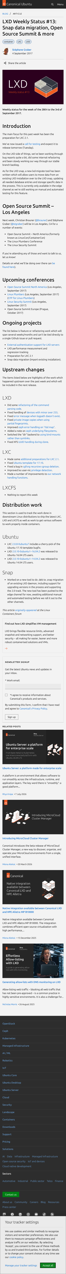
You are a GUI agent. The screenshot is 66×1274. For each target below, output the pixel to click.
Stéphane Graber (21, 49)
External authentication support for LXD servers (33, 344)
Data (9, 1156)
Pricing (6, 1141)
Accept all (48, 1265)
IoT (4, 1067)
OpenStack (8, 1023)
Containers (8, 1119)
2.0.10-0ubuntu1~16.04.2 (26, 551)
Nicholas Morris (9, 1004)
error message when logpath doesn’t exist (37, 416)
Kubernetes (8, 1038)
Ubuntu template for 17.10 (28, 462)
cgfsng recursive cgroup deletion (41, 466)
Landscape (8, 1112)
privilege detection (41, 470)
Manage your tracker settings (21, 1265)
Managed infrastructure (15, 1045)
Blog (5, 13)
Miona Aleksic (9, 864)
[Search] (52, 4)
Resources (53, 1202)
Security (7, 1104)
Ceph (5, 1031)
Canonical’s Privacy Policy (33, 708)
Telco (49, 1181)
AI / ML (6, 1053)
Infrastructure (22, 1156)
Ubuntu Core (9, 1075)
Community (21, 1202)
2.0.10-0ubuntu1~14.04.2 (26, 558)
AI (3, 1156)
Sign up (12, 717)
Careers (34, 1202)
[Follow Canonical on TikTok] (44, 1214)
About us (7, 1202)
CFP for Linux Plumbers (21, 298)
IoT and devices (36, 1161)
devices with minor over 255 (42, 412)
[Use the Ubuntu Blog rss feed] (52, 1214)
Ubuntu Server (10, 1090)
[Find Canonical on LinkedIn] (20, 1214)
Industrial (23, 1181)
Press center (9, 1207)
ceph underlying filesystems (41, 430)
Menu (60, 4)
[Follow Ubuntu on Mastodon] (4, 1214)
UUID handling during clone (33, 442)
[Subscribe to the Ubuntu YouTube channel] (36, 1214)
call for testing (32, 144)
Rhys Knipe (7, 794)
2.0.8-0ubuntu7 (20, 544)
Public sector (37, 1181)
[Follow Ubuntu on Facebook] (12, 1214)
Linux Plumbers (15, 294)
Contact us (11, 1194)
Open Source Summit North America (27, 287)
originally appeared (26, 610)
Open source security (13, 1161)
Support (7, 1134)
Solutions (7, 1149)
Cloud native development (16, 1166)
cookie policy (16, 1257)
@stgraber (17, 223)
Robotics (7, 1060)
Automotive (8, 1181)
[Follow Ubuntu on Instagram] (28, 1214)
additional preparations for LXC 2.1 (40, 459)
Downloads (8, 1126)
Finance (59, 1181)
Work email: (13, 680)
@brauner (41, 220)
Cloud (5, 1097)
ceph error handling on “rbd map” (36, 427)
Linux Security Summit (19, 301)
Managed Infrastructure (45, 1156)
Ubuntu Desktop (11, 1082)
